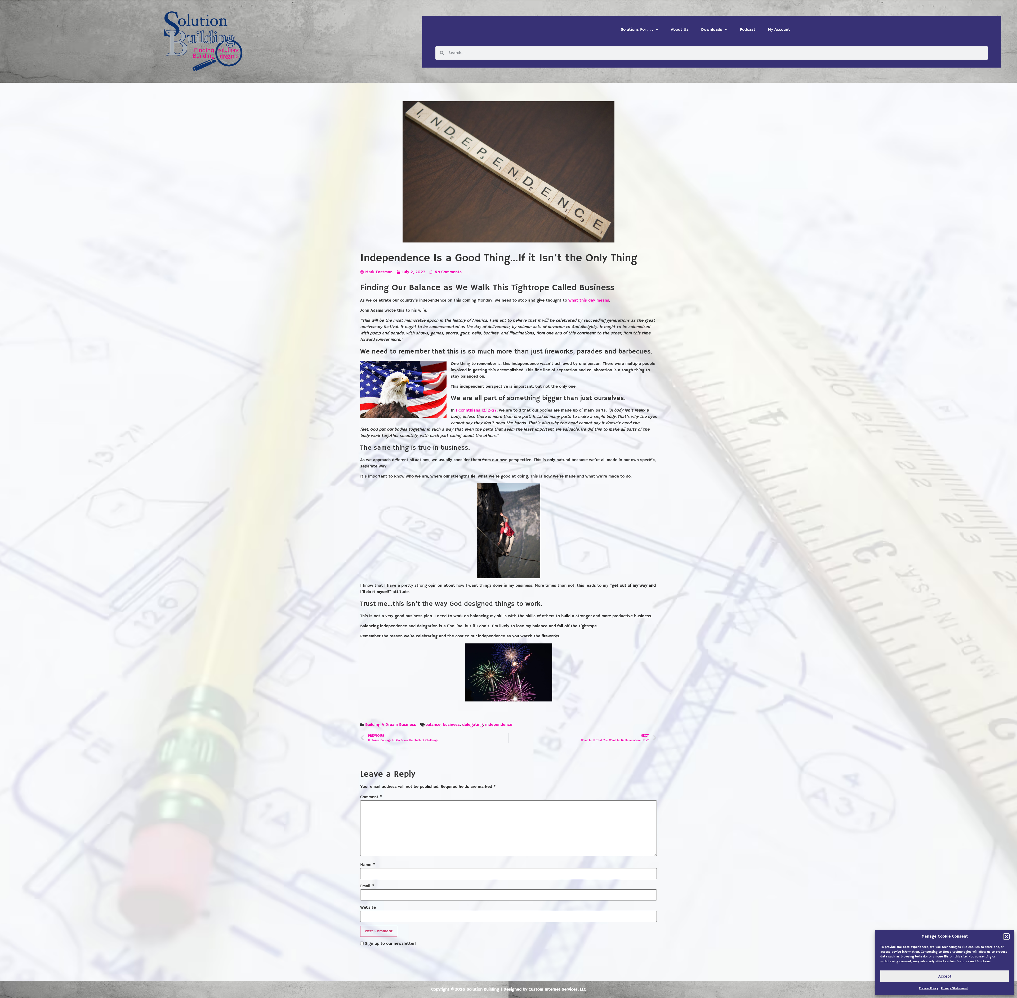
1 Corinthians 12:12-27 (476, 410)
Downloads (711, 29)
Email (367, 886)
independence (498, 724)
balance (432, 724)
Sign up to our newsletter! (390, 944)
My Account (779, 29)
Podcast (747, 29)
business (451, 724)
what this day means (588, 300)
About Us (680, 29)
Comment (371, 797)
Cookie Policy (928, 988)
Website (368, 908)
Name (367, 865)
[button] (1006, 936)
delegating (472, 724)
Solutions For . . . (637, 29)
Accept (944, 976)
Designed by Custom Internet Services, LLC (544, 989)
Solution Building (483, 989)
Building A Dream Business (390, 724)
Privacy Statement (954, 988)
